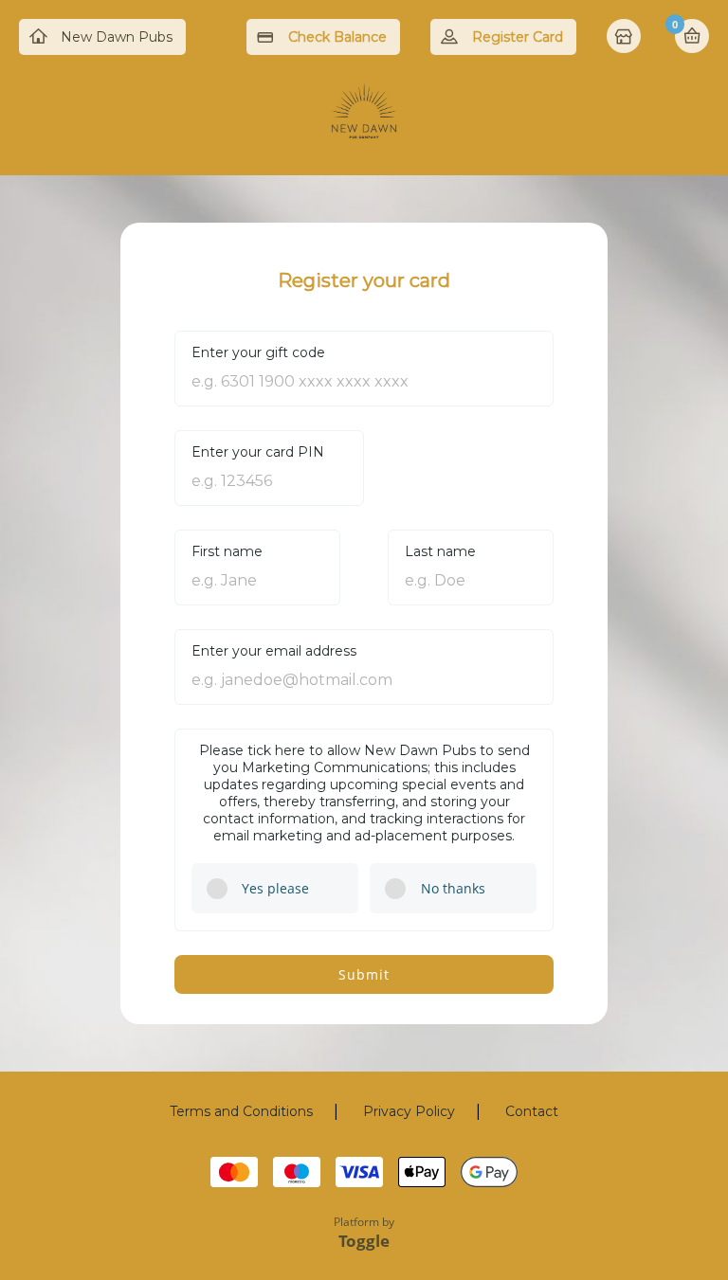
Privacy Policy (409, 1111)
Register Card (517, 36)
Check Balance (337, 36)
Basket (692, 36)
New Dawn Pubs (117, 36)
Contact (531, 1111)
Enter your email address (273, 650)
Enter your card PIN (257, 451)
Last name (440, 551)
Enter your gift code (258, 352)
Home (626, 38)
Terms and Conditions (241, 1111)
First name (227, 551)
